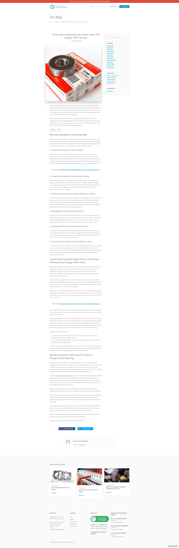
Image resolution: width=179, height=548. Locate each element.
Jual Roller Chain (73, 526)
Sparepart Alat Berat (112, 75)
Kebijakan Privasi (70, 542)
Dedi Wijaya (82, 444)
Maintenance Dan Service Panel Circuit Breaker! (88, 490)
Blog (98, 6)
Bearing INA (110, 49)
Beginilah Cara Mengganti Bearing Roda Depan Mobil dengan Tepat (116, 487)
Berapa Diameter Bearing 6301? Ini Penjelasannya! (80, 304)
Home (51, 21)
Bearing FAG (110, 47)
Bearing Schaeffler (111, 60)
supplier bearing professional (64, 376)
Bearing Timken (111, 64)
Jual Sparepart (73, 523)
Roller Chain (110, 91)
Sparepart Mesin (111, 77)
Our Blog (56, 21)
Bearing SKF (110, 62)
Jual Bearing (73, 521)
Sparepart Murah (111, 83)
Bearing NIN (110, 55)
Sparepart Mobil (111, 79)
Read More (54, 493)
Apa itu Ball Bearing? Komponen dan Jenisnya (61, 488)
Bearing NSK (110, 56)
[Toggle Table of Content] (58, 130)
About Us (103, 6)
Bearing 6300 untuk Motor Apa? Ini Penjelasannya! (80, 170)
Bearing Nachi (110, 53)
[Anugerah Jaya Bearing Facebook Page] (128, 542)
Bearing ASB (110, 46)
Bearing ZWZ (110, 66)
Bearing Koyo (110, 51)
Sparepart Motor (111, 81)
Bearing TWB (110, 67)
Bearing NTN (110, 58)
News (80, 40)
